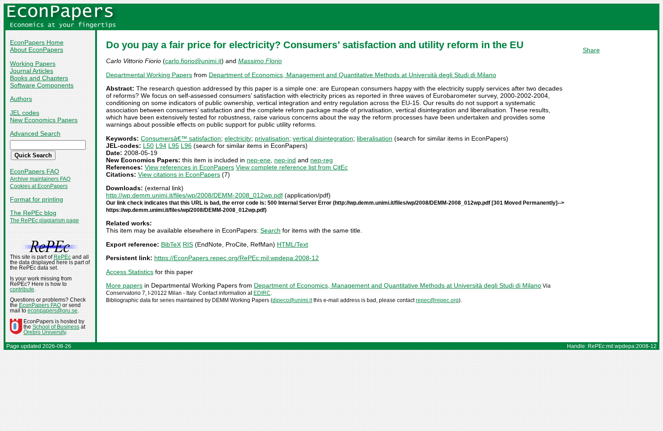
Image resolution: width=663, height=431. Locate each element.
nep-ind (285, 160)
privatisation (272, 138)
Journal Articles (31, 70)
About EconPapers (36, 49)
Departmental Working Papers (149, 74)
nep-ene (259, 160)
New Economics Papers (44, 120)
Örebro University (44, 332)
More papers (124, 285)
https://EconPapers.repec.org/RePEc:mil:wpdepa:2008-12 (236, 257)
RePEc (62, 257)
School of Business (55, 327)
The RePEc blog (33, 212)
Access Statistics (129, 271)
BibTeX (171, 244)
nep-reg (321, 160)
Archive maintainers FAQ (40, 179)
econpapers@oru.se (53, 310)
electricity (238, 138)
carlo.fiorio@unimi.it (193, 60)
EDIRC (262, 293)
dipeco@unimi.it (292, 300)
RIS (188, 244)
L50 (148, 145)
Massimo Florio (260, 60)
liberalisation (374, 138)
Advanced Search (35, 133)
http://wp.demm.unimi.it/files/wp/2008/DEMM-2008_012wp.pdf (194, 195)
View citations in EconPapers (179, 174)
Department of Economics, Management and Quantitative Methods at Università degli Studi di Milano (352, 74)
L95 (173, 145)
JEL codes (24, 112)
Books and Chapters (39, 78)
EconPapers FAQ (34, 171)
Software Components (42, 85)
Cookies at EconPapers (39, 186)
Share (591, 50)
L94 (161, 145)
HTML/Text (292, 244)
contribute (22, 289)
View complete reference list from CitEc (292, 167)
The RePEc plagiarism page (44, 220)
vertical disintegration (323, 138)
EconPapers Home (37, 42)
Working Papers (32, 63)
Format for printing (36, 199)
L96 (186, 145)
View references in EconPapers (189, 167)
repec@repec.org (437, 300)
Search (270, 230)
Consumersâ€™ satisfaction (181, 138)
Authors (21, 98)
